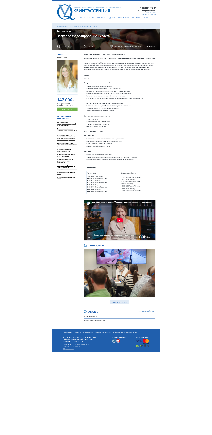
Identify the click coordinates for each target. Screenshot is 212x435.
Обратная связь (68, 349)
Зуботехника (68, 31)
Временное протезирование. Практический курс (66, 155)
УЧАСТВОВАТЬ (67, 109)
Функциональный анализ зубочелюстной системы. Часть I (67, 130)
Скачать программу (119, 302)
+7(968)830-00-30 (147, 10)
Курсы (87, 18)
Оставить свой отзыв (146, 311)
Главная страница (62, 26)
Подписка (112, 18)
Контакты (146, 18)
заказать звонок (151, 12)
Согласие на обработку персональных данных (125, 332)
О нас (80, 18)
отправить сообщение (149, 14)
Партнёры (135, 18)
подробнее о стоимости (65, 105)
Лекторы (95, 18)
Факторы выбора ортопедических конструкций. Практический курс (66, 124)
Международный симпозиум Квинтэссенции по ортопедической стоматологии (67, 167)
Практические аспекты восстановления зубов (64, 150)
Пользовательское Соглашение (103, 332)
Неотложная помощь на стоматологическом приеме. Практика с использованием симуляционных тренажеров (66, 137)
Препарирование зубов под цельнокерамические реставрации (65, 161)
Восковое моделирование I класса (86, 26)
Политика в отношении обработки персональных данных (78, 332)
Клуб (103, 18)
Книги (121, 18)
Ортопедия (62, 31)
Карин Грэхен (62, 57)
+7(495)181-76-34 (147, 8)
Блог (127, 18)
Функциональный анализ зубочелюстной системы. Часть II (67, 144)
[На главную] (65, 20)
